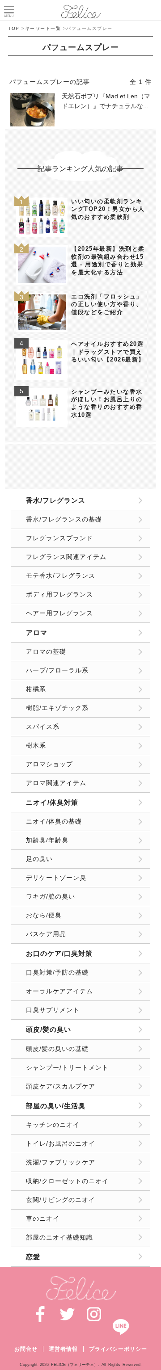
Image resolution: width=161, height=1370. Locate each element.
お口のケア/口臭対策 (59, 953)
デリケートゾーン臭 (56, 877)
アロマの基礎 (46, 651)
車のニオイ (42, 1218)
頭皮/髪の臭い (48, 1029)
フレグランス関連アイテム (66, 556)
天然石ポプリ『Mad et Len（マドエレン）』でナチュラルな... (106, 100)
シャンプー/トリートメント (67, 1067)
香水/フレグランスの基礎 (64, 519)
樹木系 (36, 745)
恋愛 (33, 1257)
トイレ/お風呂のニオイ (60, 1143)
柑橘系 (36, 689)
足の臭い (39, 858)
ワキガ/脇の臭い (50, 896)
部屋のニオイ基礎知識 (59, 1237)
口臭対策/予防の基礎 (57, 972)
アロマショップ (49, 764)
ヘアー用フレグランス (59, 613)
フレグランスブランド (59, 538)
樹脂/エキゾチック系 (57, 707)
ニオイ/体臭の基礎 (54, 821)
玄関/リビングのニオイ (60, 1199)
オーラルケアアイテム (59, 991)
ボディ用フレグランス (59, 594)
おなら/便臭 (44, 915)
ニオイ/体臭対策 (52, 802)
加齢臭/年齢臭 (47, 840)
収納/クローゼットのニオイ (67, 1181)
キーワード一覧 (43, 28)
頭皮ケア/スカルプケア (60, 1086)
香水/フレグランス (55, 500)
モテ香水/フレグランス (60, 575)
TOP (14, 28)
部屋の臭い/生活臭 (55, 1105)
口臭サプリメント (53, 1009)
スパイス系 (42, 726)
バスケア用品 (46, 933)
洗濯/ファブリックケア (60, 1162)
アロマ (36, 632)
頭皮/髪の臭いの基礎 (57, 1048)
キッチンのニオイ (53, 1124)
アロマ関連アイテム (56, 782)
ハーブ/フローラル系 (57, 670)
